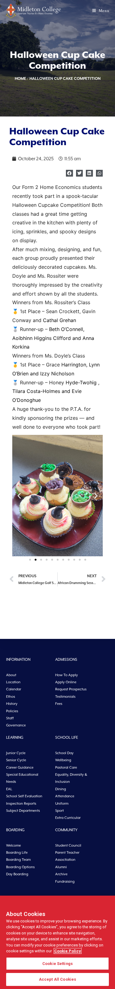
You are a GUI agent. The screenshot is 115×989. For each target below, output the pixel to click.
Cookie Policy (67, 951)
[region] (57, 942)
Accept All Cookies (57, 979)
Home (20, 78)
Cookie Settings (57, 963)
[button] (69, 173)
